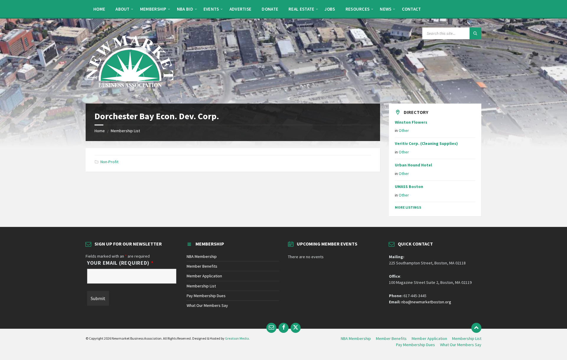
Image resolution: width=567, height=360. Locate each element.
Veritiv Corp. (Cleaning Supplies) (426, 143)
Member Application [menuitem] (429, 338)
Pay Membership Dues (206, 295)
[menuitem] (99, 9)
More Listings (408, 207)
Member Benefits (202, 266)
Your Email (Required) (120, 263)
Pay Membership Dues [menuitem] (415, 344)
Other (404, 130)
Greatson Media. (237, 338)
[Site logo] (130, 92)
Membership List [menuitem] (466, 338)
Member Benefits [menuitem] (391, 338)
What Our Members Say (207, 305)
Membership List (125, 130)
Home (99, 130)
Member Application (204, 276)
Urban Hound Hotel (413, 165)
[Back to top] (476, 328)
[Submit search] (475, 33)
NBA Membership (202, 256)
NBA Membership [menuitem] (356, 338)
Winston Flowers (411, 122)
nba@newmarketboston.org (426, 302)
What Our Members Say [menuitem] (460, 344)
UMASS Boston (409, 186)
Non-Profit (109, 161)
